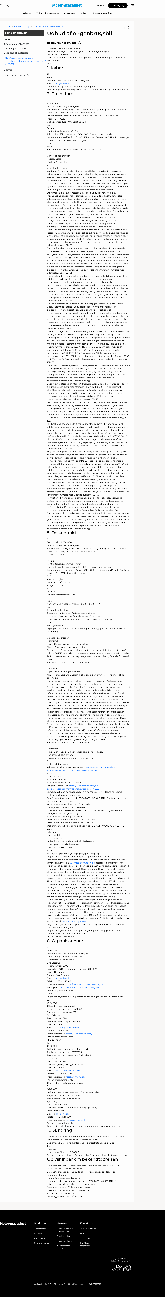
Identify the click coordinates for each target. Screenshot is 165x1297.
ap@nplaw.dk (63, 83)
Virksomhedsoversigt (47, 13)
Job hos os (85, 1238)
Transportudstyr (22, 26)
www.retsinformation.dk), (82, 863)
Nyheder (27, 13)
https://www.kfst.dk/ (76, 1120)
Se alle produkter (42, 1243)
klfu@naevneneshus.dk (68, 1070)
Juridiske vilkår (64, 1236)
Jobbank (84, 13)
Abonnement (40, 1229)
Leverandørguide (102, 13)
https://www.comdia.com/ (79, 1033)
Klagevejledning (64, 1241)
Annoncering (40, 1238)
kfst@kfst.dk (62, 1114)
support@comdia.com (67, 1027)
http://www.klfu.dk (75, 1077)
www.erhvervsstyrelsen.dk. (75, 921)
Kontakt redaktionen (89, 1229)
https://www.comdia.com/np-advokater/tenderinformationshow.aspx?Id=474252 (25, 61)
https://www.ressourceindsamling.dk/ (85, 984)
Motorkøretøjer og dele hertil (48, 26)
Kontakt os (85, 1233)
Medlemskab (40, 1233)
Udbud (7, 26)
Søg (7, 5)
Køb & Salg (69, 13)
